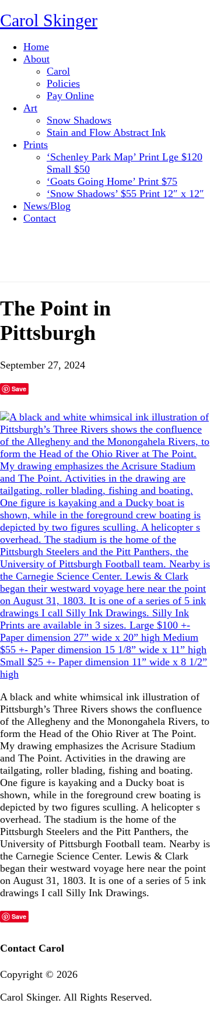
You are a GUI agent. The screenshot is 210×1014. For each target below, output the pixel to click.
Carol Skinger (48, 20)
